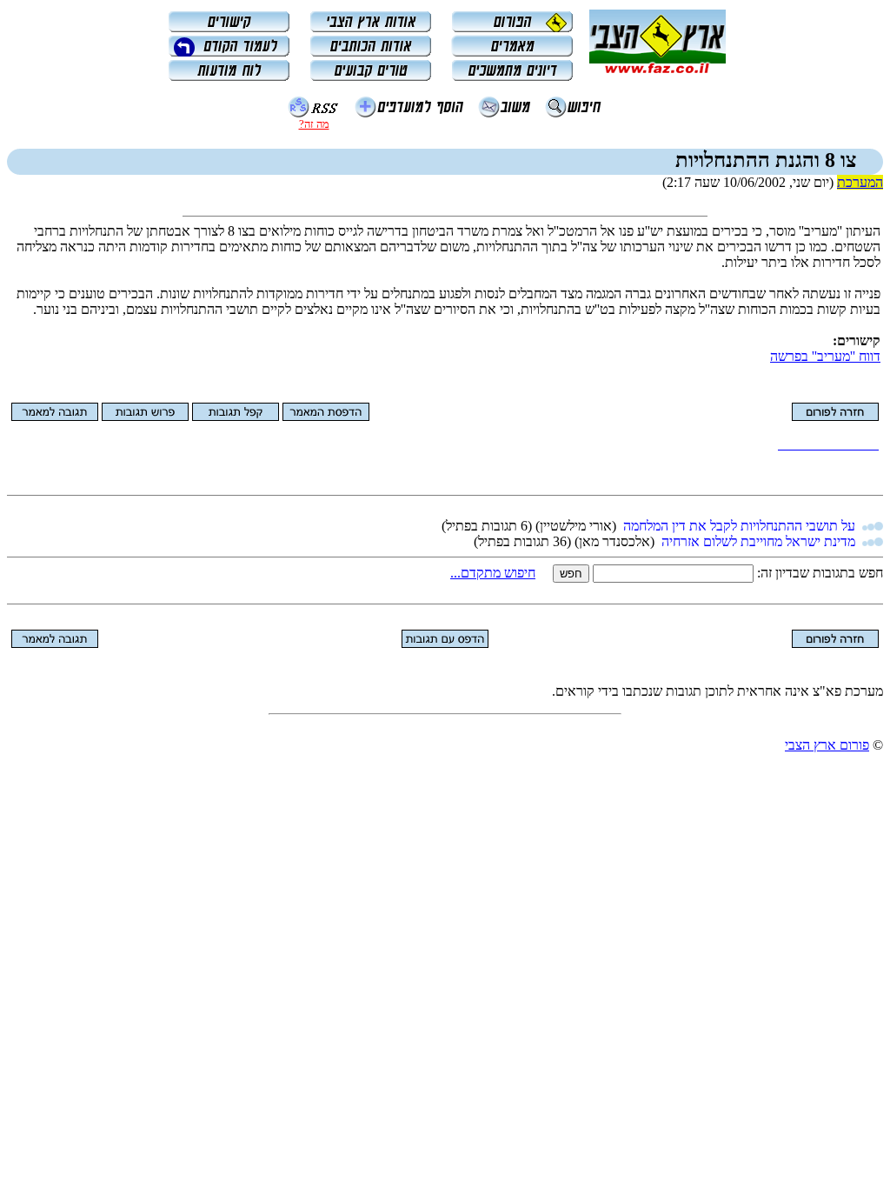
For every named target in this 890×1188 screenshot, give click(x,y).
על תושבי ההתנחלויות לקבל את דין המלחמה (739, 525)
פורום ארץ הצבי (827, 744)
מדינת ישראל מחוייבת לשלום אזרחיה (758, 541)
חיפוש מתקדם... (492, 572)
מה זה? (314, 123)
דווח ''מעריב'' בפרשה (825, 356)
